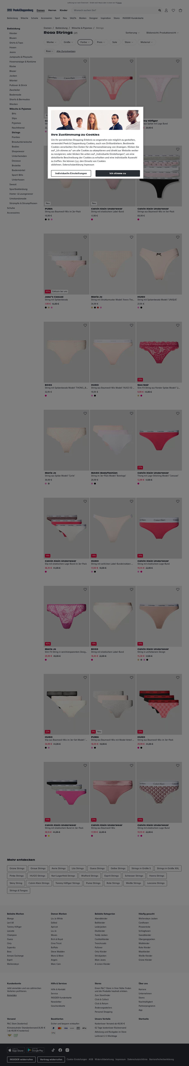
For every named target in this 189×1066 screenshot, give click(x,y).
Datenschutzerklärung (73, 165)
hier (77, 161)
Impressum (89, 165)
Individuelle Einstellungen (71, 173)
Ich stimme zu (118, 173)
